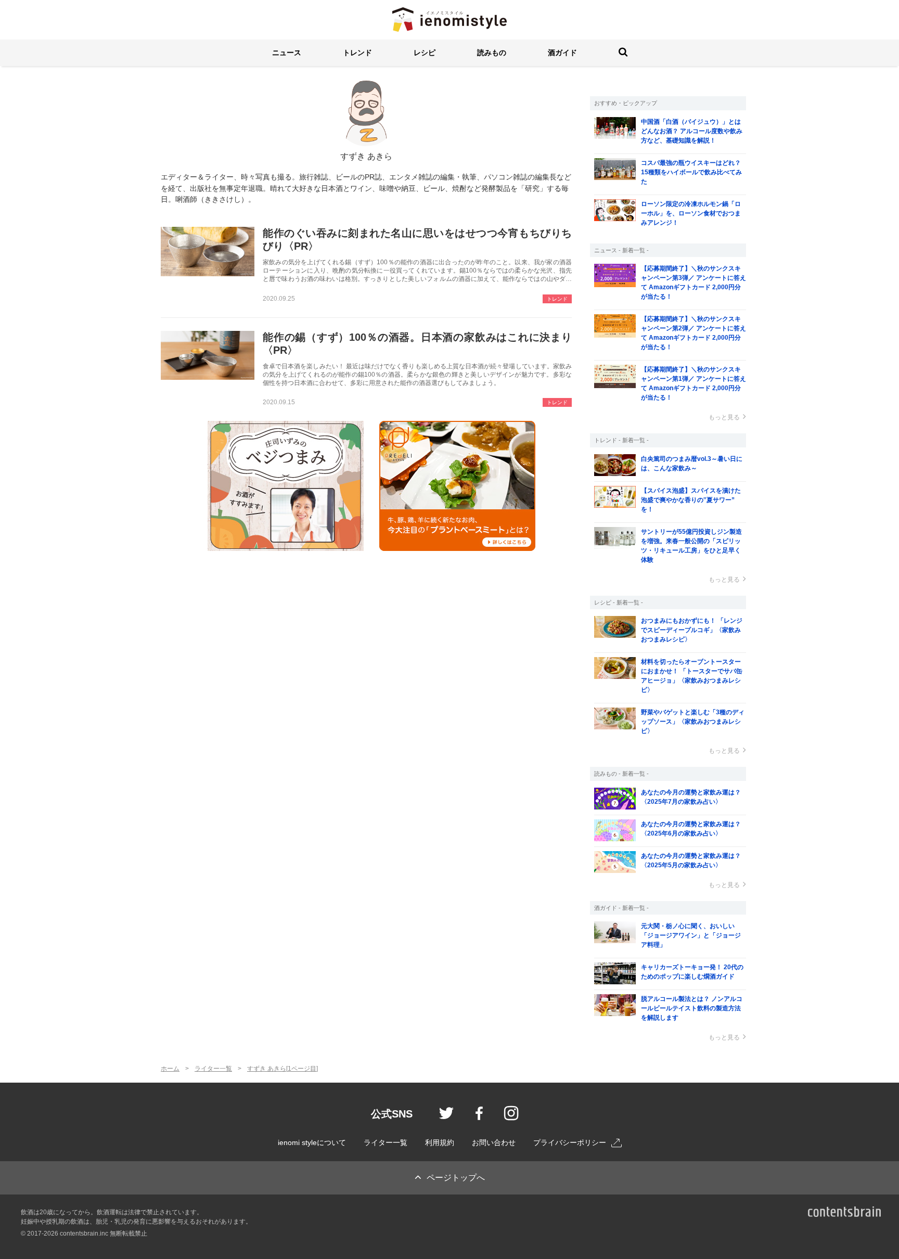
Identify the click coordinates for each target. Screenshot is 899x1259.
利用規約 (439, 1142)
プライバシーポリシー (569, 1142)
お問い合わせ (494, 1142)
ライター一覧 (385, 1142)
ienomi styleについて (312, 1142)
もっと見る (724, 417)
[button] (286, 53)
